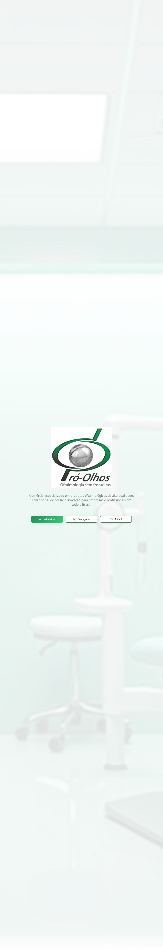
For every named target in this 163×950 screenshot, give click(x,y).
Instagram (84, 519)
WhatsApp (49, 519)
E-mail (118, 519)
